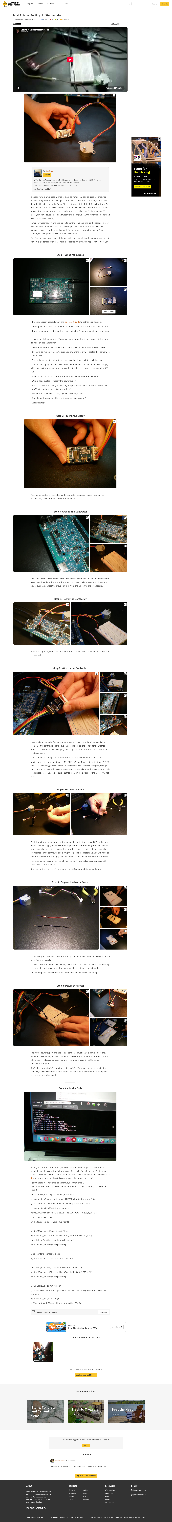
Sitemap (108, 1500)
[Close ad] (159, 139)
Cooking (86, 1490)
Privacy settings (81, 1517)
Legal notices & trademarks (134, 1517)
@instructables (140, 1490)
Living (85, 1493)
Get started (109, 1493)
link (33, 1178)
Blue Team (19, 20)
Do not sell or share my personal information (105, 1517)
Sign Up (165, 4)
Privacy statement (66, 1517)
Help (107, 1496)
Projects (29, 4)
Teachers (50, 4)
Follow (47, 175)
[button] (126, 24)
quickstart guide (72, 322)
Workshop (73, 1493)
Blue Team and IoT (44, 189)
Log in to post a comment (86, 1476)
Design (71, 1496)
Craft (71, 1500)
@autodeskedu (140, 1495)
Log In (154, 4)
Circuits (28, 20)
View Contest (117, 1327)
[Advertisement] (146, 167)
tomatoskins (60, 1461)
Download (103, 1312)
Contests (40, 4)
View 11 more (109, 311)
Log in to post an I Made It (86, 1375)
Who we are (109, 1503)
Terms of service (52, 1517)
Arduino (36, 20)
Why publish (110, 1490)
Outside (85, 1496)
